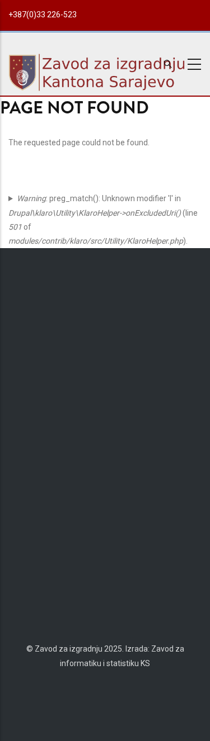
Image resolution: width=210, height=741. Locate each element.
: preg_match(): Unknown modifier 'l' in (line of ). (103, 219)
